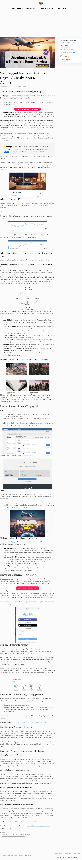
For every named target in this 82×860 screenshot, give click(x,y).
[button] (69, 8)
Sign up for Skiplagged (6, 579)
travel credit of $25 (28, 581)
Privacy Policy (58, 853)
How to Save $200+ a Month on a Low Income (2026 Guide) (25, 822)
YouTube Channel (72, 857)
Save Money (31, 8)
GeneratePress (28, 855)
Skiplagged (14, 542)
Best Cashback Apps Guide (68, 52)
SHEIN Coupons (66, 59)
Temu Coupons (65, 55)
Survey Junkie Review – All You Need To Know (13, 836)
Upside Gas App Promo (68, 49)
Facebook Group (61, 857)
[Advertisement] (41, 22)
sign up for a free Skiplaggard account (23, 601)
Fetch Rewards (65, 45)
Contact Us (77, 853)
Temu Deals (61, 8)
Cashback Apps (46, 8)
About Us (68, 853)
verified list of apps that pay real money (38, 826)
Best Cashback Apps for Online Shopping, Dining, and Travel (29, 722)
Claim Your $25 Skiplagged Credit (27, 588)
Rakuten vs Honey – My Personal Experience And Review (16, 834)
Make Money (17, 8)
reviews (4, 832)
